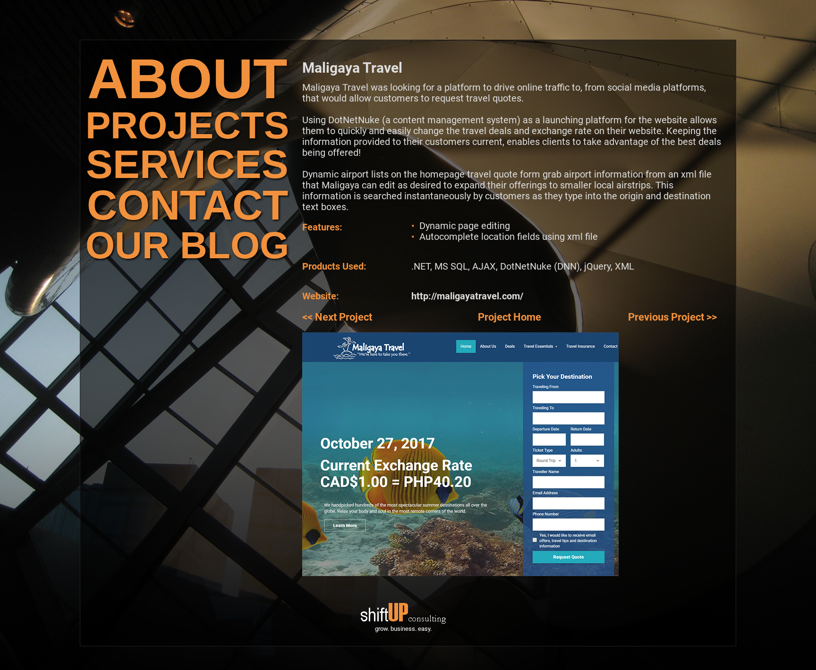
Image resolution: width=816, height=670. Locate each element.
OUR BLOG (187, 245)
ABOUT (187, 78)
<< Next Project (337, 317)
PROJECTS (187, 125)
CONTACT (187, 205)
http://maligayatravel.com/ (467, 296)
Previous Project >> (672, 317)
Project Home (509, 317)
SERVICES (187, 164)
